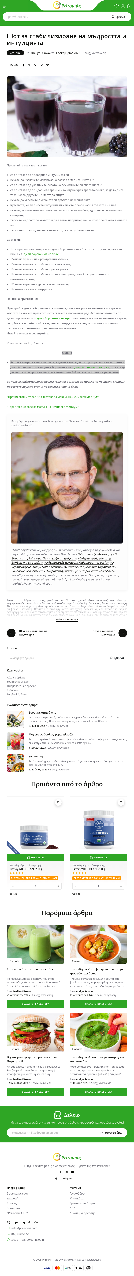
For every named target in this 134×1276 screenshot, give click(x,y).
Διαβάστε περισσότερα (35, 1003)
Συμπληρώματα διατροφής (26, 865)
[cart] (129, 6)
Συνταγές (15, 52)
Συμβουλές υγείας (18, 681)
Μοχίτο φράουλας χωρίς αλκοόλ (51, 734)
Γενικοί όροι (77, 1193)
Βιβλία (76, 865)
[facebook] (24, 65)
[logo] (67, 5)
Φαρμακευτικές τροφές (21, 686)
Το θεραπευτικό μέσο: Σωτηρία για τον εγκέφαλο (96, 871)
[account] (122, 6)
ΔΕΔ (72, 1208)
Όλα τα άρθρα (16, 677)
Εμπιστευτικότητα (82, 1203)
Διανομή (12, 1198)
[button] (4, 6)
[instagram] (66, 1172)
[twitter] (30, 65)
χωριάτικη (36, 756)
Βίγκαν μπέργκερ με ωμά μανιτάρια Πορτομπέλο (32, 1059)
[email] (42, 65)
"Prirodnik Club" (17, 1213)
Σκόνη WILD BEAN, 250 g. (26, 869)
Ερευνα (120, 17)
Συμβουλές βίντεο (18, 694)
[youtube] (72, 1172)
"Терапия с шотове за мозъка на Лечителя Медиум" (43, 407)
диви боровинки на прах (41, 254)
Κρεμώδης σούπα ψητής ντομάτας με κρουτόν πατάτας (96, 971)
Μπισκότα (77, 1198)
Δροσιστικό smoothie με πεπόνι (30, 969)
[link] (47, 65)
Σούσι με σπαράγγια (43, 712)
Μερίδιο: (15, 65)
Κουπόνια (13, 1208)
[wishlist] (116, 6)
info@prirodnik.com (24, 1228)
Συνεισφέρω (113, 1133)
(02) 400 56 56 (20, 1234)
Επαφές (12, 1203)
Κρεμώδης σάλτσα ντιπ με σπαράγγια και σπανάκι (97, 1059)
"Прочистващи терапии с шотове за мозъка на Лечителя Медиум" (53, 397)
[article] (15, 719)
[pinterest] (36, 65)
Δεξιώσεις (13, 690)
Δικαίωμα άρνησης (82, 1213)
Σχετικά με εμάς (17, 1193)
